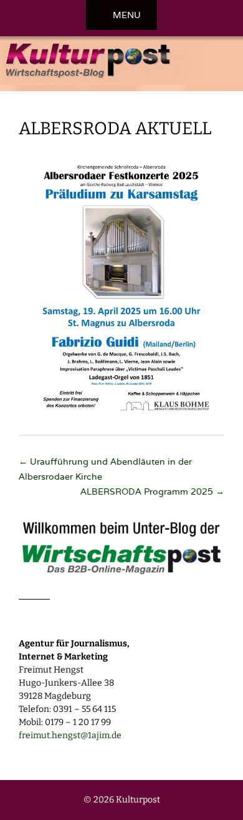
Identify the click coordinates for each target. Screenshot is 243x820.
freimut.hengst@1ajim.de (70, 735)
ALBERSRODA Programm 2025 (152, 491)
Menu (127, 15)
